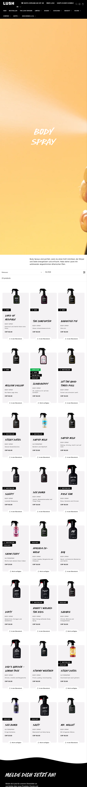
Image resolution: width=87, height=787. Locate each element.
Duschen (56, 10)
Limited (37, 10)
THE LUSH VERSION (26, 10)
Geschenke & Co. (28, 16)
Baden (46, 10)
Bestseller (13, 10)
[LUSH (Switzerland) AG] (8, 3)
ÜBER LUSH (50, 3)
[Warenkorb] (83, 4)
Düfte (15, 16)
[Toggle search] (76, 4)
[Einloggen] (79, 4)
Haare (76, 10)
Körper (6, 16)
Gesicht (67, 10)
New (4, 10)
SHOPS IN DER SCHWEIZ (65, 3)
